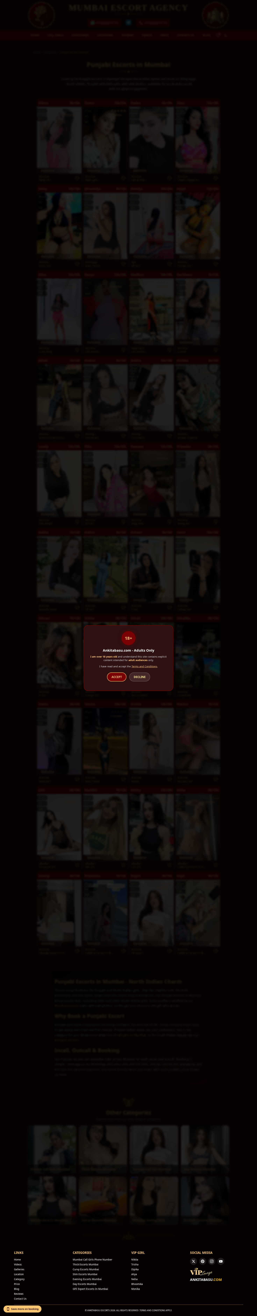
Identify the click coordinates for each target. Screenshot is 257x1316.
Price (17, 1284)
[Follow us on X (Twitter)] (193, 1261)
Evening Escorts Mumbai (87, 1279)
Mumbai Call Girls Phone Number (92, 1259)
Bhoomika (137, 1284)
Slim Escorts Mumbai (85, 1274)
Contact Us (20, 1298)
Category (19, 1279)
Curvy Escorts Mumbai (86, 1269)
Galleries (19, 1269)
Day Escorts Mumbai (85, 1284)
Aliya (134, 1274)
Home (17, 1259)
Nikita (134, 1259)
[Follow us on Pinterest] (202, 1261)
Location (19, 1274)
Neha (134, 1279)
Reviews (18, 1293)
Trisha (134, 1264)
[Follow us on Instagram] (211, 1261)
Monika (135, 1289)
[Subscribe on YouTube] (220, 1261)
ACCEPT (117, 677)
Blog (16, 1289)
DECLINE (140, 677)
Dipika (135, 1269)
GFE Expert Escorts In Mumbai (90, 1289)
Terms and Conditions (144, 666)
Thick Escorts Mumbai (85, 1264)
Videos (18, 1264)
